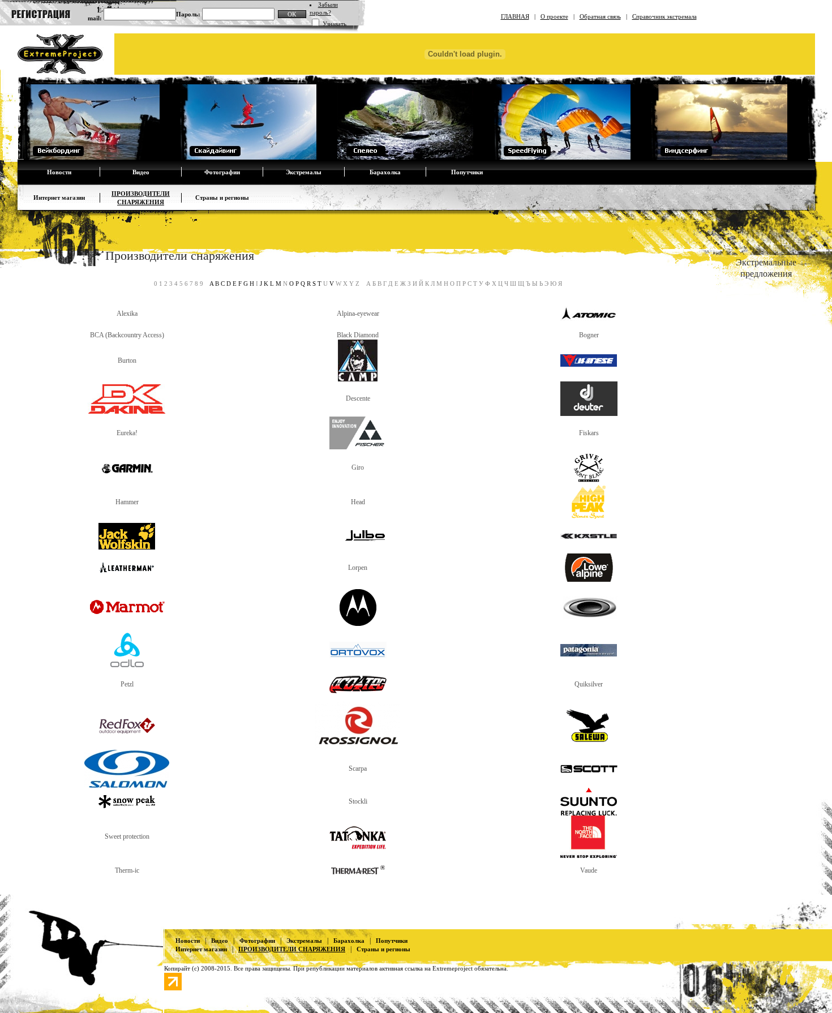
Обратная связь (600, 16)
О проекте (554, 16)
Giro (357, 467)
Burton (127, 360)
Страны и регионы (222, 197)
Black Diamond (358, 335)
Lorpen (357, 568)
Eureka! (127, 433)
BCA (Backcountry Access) (127, 335)
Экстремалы (303, 172)
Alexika (127, 313)
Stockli (358, 801)
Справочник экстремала (664, 16)
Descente (358, 398)
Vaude (588, 870)
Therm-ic (127, 870)
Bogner (589, 335)
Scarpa (358, 768)
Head (358, 502)
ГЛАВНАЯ (515, 16)
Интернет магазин (59, 197)
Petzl (127, 684)
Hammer (127, 502)
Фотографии (222, 172)
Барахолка (385, 172)
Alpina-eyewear (358, 313)
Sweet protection (127, 836)
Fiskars (589, 433)
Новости (59, 172)
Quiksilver (588, 684)
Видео (140, 172)
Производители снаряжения (291, 949)
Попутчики (467, 172)
